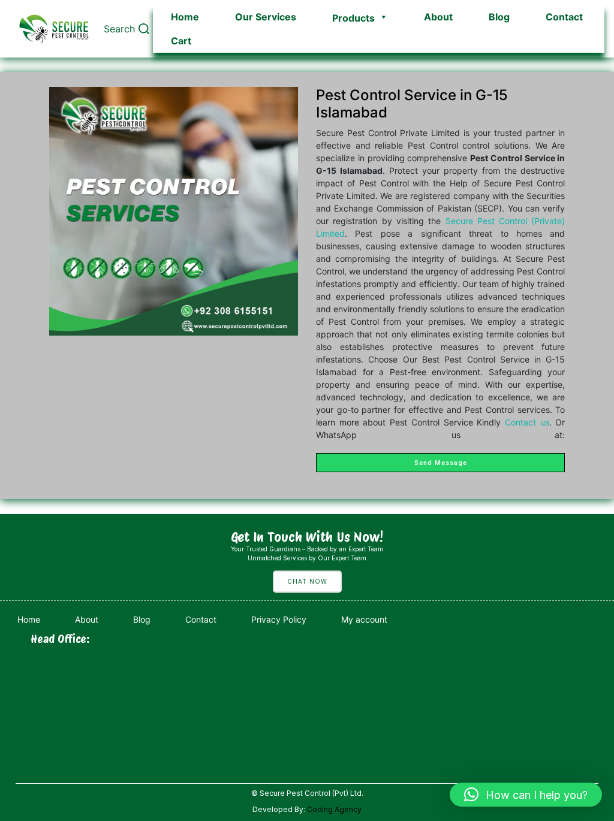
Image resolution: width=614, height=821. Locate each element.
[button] (526, 795)
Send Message (440, 462)
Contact (564, 17)
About (438, 17)
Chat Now (307, 581)
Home (185, 17)
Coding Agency (334, 809)
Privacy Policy (278, 619)
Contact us (527, 422)
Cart (181, 41)
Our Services (265, 17)
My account (364, 619)
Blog (499, 17)
